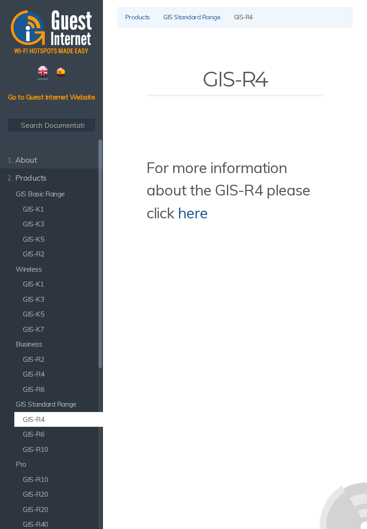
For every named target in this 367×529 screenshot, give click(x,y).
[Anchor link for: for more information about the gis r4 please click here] (215, 211)
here (193, 212)
